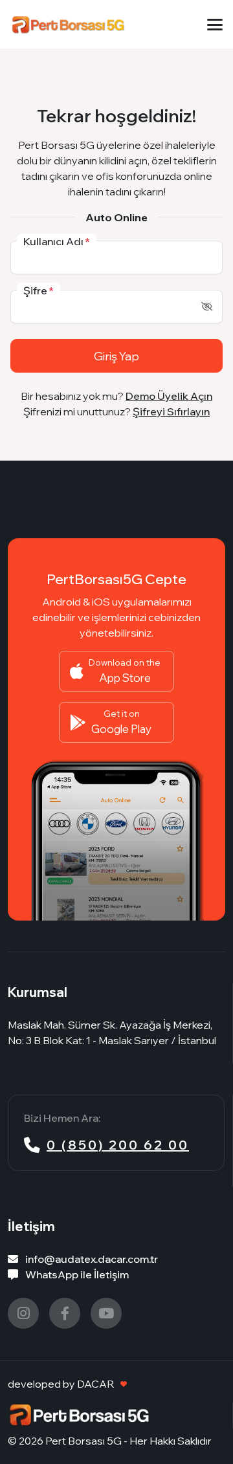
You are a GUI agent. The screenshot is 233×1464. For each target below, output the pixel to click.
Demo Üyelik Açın (169, 395)
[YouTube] (106, 1313)
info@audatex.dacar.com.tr (90, 1258)
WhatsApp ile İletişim (76, 1274)
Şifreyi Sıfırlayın (171, 411)
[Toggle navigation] (215, 24)
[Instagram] (23, 1313)
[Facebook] (64, 1313)
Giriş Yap (116, 356)
